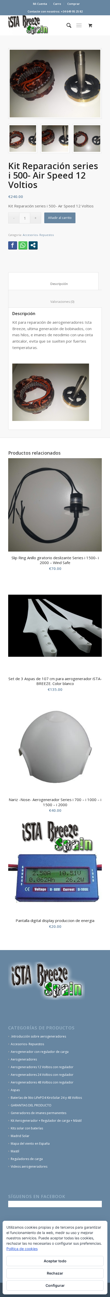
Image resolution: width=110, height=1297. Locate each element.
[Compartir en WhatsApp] (22, 245)
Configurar (55, 1285)
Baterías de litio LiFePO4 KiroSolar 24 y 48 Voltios (46, 1097)
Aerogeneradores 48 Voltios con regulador (42, 1082)
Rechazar (55, 1273)
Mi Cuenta (40, 4)
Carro (57, 4)
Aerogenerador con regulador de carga (40, 1052)
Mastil (15, 1151)
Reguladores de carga (27, 1159)
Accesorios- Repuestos (38, 235)
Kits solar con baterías (27, 1128)
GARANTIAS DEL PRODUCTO (31, 1105)
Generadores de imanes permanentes (38, 1113)
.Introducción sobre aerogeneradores (38, 1036)
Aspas (15, 1090)
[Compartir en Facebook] (12, 245)
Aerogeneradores (24, 1059)
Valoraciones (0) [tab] (57, 302)
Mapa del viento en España (30, 1143)
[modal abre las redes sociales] (33, 245)
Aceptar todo (55, 1261)
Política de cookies (22, 1248)
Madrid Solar (20, 1136)
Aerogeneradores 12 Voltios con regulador (42, 1067)
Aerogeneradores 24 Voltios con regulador (42, 1074)
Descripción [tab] (53, 284)
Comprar (73, 4)
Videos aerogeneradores (29, 1166)
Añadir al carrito (60, 218)
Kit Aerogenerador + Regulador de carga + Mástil (46, 1120)
